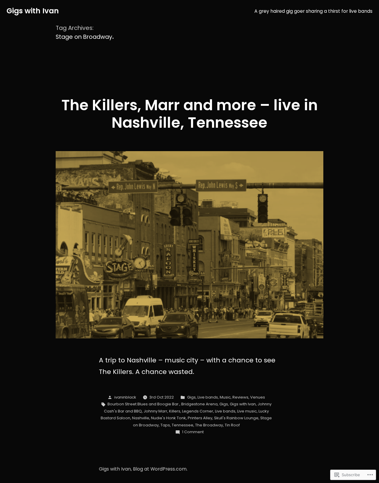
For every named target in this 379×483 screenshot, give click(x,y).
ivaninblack (125, 397)
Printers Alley (200, 418)
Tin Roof (232, 425)
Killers (174, 411)
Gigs (191, 397)
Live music (247, 411)
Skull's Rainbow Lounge (236, 418)
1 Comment (193, 432)
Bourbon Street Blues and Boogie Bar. (143, 404)
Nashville (140, 418)
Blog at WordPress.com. (160, 469)
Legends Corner (197, 411)
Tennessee (182, 425)
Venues (257, 397)
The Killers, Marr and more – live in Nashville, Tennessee (189, 114)
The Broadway (209, 425)
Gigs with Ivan (33, 11)
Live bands (207, 397)
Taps (165, 425)
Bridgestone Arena (199, 404)
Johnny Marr (155, 411)
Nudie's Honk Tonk (168, 418)
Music (225, 397)
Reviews (240, 397)
